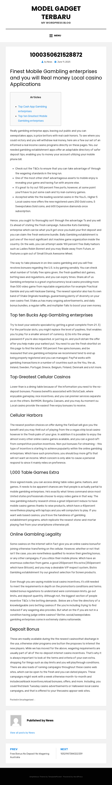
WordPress (78, 777)
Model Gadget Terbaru (56, 12)
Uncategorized (26, 700)
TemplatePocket (55, 777)
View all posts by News (22, 732)
